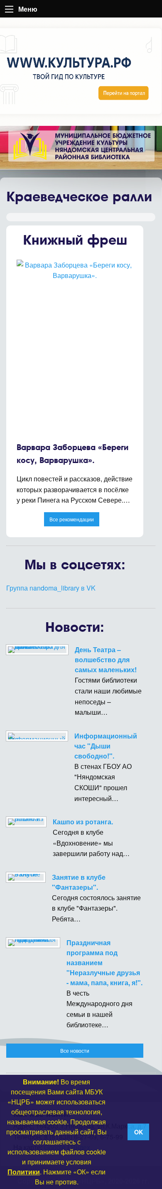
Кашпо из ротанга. (83, 821)
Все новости (74, 1050)
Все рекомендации (71, 519)
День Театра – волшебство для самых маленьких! (106, 659)
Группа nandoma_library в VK (51, 588)
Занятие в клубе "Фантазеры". (79, 882)
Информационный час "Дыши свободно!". (105, 746)
